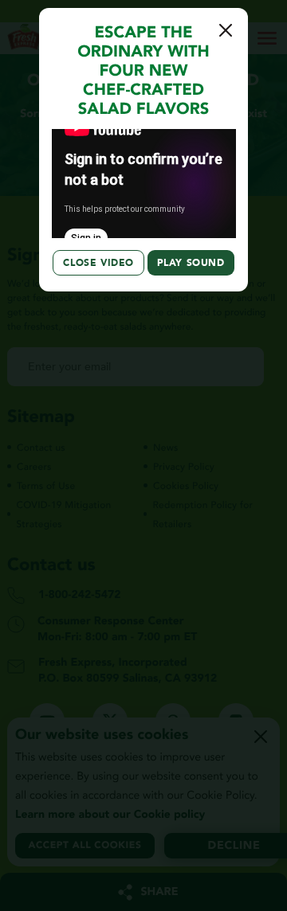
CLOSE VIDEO (98, 262)
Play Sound (191, 262)
